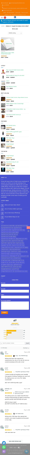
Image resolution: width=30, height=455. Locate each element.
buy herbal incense (17, 228)
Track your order (24, 12)
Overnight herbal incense (6, 269)
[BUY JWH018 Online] (14, 414)
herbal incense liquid (5, 254)
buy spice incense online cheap (18, 245)
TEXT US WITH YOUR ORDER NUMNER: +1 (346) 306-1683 (15, 445)
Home (2, 26)
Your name (3, 283)
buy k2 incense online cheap (17, 241)
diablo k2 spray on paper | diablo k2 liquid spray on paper (7, 53)
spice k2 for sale (15, 269)
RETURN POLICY (10, 12)
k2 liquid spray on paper (5, 260)
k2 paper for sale (4, 262)
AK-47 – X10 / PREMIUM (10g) (21, 356)
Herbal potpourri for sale (14, 256)
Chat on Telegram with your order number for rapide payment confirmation (15, 21)
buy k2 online (3, 243)
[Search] (5, 17)
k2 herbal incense (17, 258)
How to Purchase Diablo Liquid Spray (13, 209)
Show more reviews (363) (15, 441)
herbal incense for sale (22, 252)
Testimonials (17, 12)
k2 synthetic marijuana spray (6, 265)
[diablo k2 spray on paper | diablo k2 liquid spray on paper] (13, 392)
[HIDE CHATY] (4, 451)
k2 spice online (12, 262)
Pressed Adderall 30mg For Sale (12, 217)
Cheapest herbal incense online (7, 247)
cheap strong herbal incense (14, 249)
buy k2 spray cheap (20, 243)
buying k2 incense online (6, 241)
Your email (3, 289)
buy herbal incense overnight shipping (8, 236)
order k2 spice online (17, 267)
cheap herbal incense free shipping (21, 247)
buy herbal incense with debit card (8, 239)
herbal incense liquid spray (16, 254)
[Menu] (2, 17)
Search (27, 343)
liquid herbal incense (17, 265)
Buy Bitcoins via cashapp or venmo (19, 14)
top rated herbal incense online (21, 271)
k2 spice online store (20, 262)
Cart (10, 14)
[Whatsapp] (4, 447)
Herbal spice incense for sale (6, 258)
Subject (2, 295)
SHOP (4, 12)
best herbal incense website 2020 (7, 226)
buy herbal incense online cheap (18, 230)
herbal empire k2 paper (5, 252)
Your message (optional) (6, 300)
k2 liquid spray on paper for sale (18, 260)
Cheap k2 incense (4, 249)
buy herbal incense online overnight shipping (9, 232)
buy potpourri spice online (6, 245)
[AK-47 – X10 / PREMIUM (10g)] (14, 356)
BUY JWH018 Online (19, 414)
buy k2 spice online (11, 243)
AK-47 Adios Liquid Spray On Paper (22, 372)
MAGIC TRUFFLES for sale (6, 267)
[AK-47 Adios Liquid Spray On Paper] (14, 372)
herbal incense (14, 252)
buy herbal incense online (6, 230)
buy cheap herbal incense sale (7, 228)
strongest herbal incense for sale (7, 271)
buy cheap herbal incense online (22, 226)
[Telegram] (4, 443)
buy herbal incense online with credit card (9, 234)
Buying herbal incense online (21, 239)
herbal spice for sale (24, 256)
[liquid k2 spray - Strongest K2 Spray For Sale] (15, 17)
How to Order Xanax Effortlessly (12, 213)
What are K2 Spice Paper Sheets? (12, 205)
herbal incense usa (5, 256)
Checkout (7, 14)
